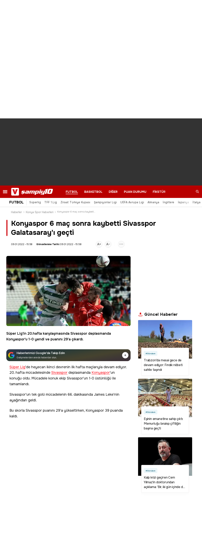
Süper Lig (14, 333)
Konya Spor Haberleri (39, 212)
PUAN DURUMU (135, 192)
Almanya (153, 202)
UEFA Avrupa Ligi (132, 202)
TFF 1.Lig (50, 202)
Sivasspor (78, 333)
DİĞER (113, 192)
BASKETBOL (93, 192)
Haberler (16, 212)
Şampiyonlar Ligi (105, 202)
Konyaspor (15, 339)
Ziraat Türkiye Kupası (75, 202)
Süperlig (35, 202)
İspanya (183, 202)
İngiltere (168, 202)
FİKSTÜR (159, 192)
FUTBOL (72, 192)
